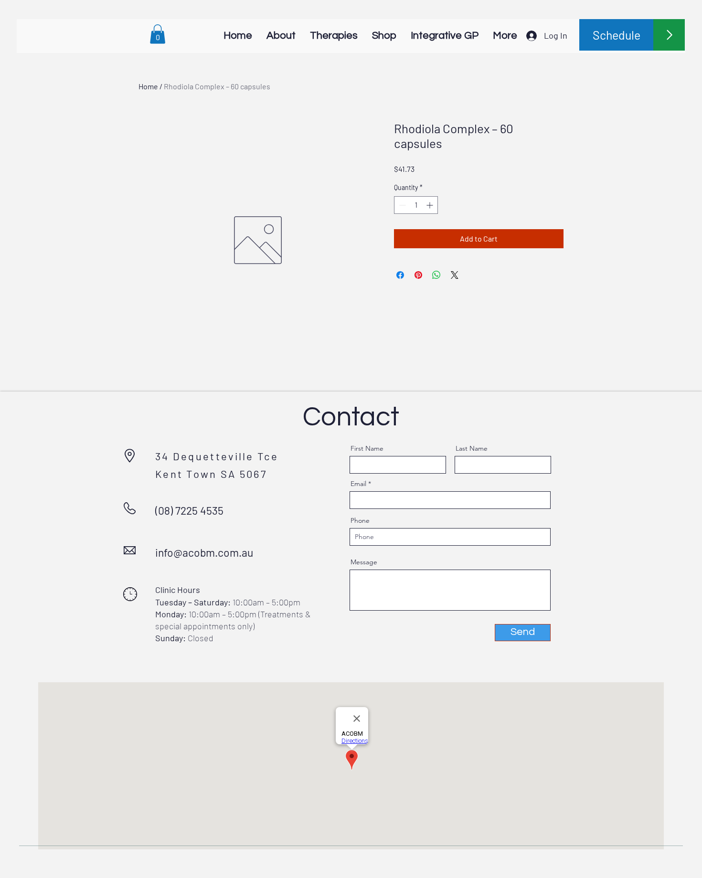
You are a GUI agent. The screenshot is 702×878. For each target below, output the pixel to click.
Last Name (472, 448)
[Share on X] (454, 275)
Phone (360, 520)
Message (364, 562)
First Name (367, 448)
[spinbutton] (416, 205)
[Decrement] (401, 205)
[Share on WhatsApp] (436, 275)
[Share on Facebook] (400, 275)
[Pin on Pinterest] (418, 275)
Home (148, 86)
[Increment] (430, 205)
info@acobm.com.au (204, 552)
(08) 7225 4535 (189, 510)
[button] (157, 34)
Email (358, 483)
